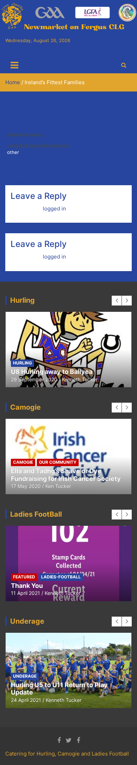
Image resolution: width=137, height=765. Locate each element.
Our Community (58, 462)
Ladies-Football (61, 576)
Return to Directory (26, 120)
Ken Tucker (58, 486)
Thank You (27, 585)
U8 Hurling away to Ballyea (51, 371)
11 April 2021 (25, 593)
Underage (25, 676)
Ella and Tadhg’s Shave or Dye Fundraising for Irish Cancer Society (66, 474)
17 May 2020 (26, 486)
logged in (54, 208)
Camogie (23, 462)
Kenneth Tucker (80, 379)
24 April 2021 (26, 700)
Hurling (22, 362)
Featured (24, 576)
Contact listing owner (31, 181)
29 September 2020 (34, 379)
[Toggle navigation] (14, 65)
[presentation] (117, 301)
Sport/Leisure (62, 134)
